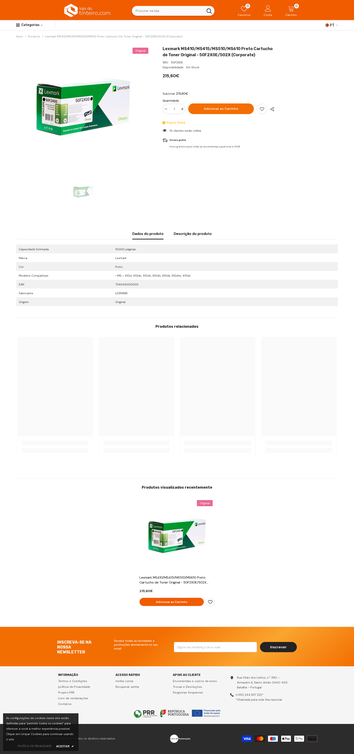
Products (34, 36)
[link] (55, 443)
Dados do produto (147, 233)
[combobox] (168, 11)
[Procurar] (173, 11)
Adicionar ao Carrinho (221, 109)
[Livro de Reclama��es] (180, 738)
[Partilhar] (270, 109)
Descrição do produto (193, 233)
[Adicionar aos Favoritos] (262, 109)
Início (19, 36)
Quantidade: (171, 100)
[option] (83, 107)
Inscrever (278, 647)
